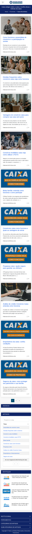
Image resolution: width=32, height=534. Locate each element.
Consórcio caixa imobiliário (10, 434)
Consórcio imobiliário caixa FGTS (12, 437)
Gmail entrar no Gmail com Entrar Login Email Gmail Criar (20, 483)
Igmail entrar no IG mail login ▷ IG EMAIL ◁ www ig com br (20, 504)
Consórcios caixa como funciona (11, 443)
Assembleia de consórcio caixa (11, 427)
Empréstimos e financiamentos (11, 453)
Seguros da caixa (7, 456)
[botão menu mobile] (3, 2)
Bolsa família (6, 440)
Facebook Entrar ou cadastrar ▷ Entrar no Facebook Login (20, 497)
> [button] (17, 463)
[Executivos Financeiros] (16, 2)
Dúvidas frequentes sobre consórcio (12, 430)
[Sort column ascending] (28, 424)
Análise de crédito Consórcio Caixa (12, 450)
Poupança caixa (7, 446)
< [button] (14, 463)
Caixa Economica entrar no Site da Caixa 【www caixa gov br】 (20, 491)
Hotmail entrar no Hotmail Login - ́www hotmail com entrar (20, 476)
